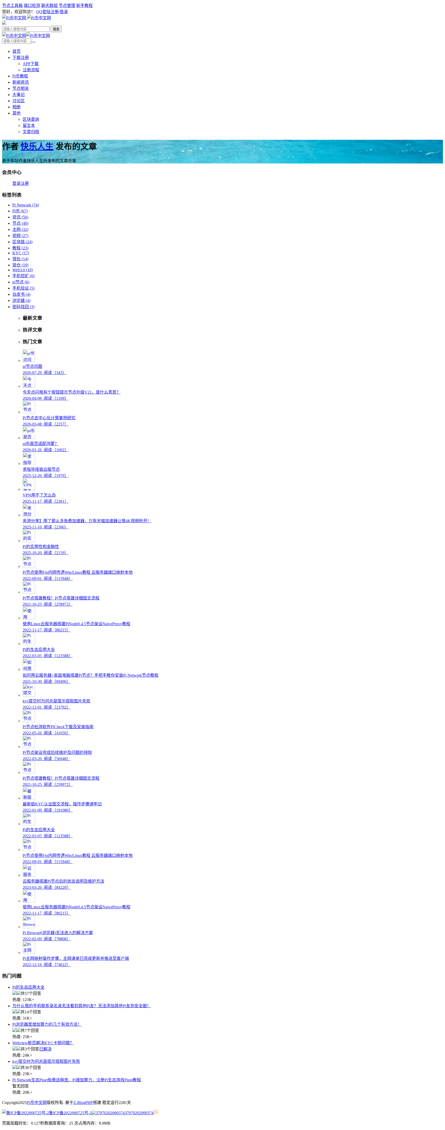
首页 (16, 51)
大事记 (18, 94)
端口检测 (32, 5)
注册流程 (31, 70)
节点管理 (67, 5)
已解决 (45, 1049)
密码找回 (23, 307)
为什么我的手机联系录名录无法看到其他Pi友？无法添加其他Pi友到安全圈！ (81, 1006)
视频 (20, 235)
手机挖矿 (23, 276)
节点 (20, 223)
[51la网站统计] (155, 1113)
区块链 (22, 242)
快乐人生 (37, 146)
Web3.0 (22, 270)
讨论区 (18, 101)
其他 (16, 113)
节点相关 (20, 88)
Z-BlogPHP (83, 1102)
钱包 (20, 259)
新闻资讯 (20, 82)
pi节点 (20, 282)
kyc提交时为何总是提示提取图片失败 (46, 1061)
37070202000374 (139, 1113)
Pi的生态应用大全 (28, 987)
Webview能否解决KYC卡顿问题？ (43, 1043)
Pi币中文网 (37, 1102)
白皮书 (21, 294)
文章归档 (31, 131)
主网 (20, 229)
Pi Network (25, 205)
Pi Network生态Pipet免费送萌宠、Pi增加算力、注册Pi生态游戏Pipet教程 (76, 1080)
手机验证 (23, 288)
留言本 (29, 125)
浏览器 (21, 300)
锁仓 (20, 265)
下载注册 (20, 57)
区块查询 (31, 119)
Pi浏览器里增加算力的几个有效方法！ (47, 1024)
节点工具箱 (12, 5)
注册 (54, 12)
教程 (20, 248)
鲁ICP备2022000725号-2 (70, 1113)
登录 (64, 12)
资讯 (20, 217)
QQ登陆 (43, 12)
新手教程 (84, 5)
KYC (20, 253)
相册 (16, 107)
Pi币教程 (20, 76)
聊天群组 (49, 5)
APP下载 (31, 64)
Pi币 (20, 211)
